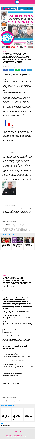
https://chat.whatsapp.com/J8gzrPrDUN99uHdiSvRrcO (12, 389)
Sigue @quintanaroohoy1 (5, 425)
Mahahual (27, 226)
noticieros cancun (19, 227)
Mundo (13, 435)
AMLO (9, 224)
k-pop (22, 226)
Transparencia (16, 401)
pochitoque (11, 229)
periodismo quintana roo (10, 228)
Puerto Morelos (19, 229)
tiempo (18, 230)
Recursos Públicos (5, 401)
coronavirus (10, 225)
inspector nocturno (13, 226)
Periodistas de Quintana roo (20, 228)
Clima (29, 224)
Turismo (23, 230)
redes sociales (11, 401)
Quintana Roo (24, 229)
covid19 (13, 225)
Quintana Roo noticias (12, 230)
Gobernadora (10, 400)
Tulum (21, 230)
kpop (24, 226)
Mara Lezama (15, 400)
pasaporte (4, 228)
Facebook (22, 225)
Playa (26, 228)
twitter (26, 230)
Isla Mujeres (19, 226)
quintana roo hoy (5, 230)
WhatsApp (29, 230)
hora (25, 225)
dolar (19, 225)
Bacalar (23, 224)
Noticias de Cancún (12, 227)
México (10, 435)
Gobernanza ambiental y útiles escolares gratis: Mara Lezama (21, 335)
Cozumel (16, 225)
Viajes (21, 401)
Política (19, 400)
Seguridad (15, 435)
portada (14, 229)
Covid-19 (20, 435)
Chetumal (26, 224)
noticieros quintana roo (26, 227)
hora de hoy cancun (5, 226)
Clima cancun (4, 225)
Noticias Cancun (5, 227)
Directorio (7, 435)
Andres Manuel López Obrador (16, 224)
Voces (18, 435)
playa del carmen (5, 229)
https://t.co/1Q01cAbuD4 (6, 93)
